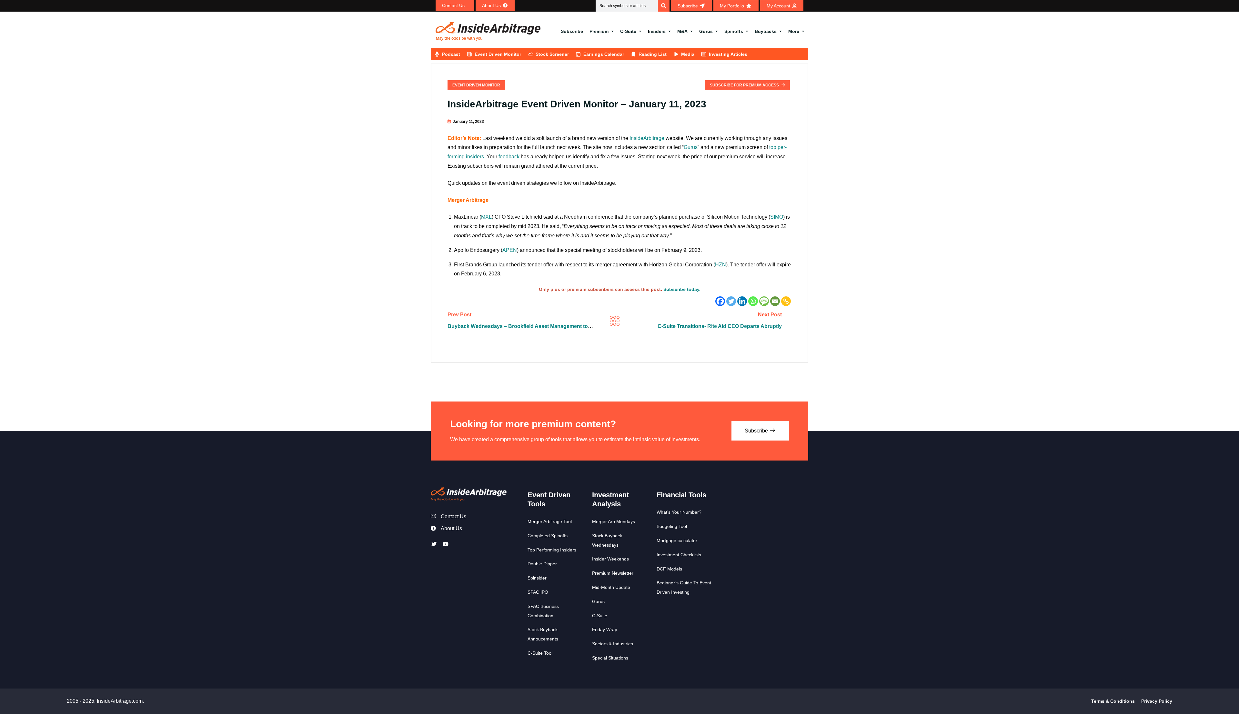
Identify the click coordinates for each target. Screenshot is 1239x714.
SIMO (776, 217)
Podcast (451, 54)
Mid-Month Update (611, 587)
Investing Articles (728, 54)
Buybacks (766, 31)
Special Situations (610, 657)
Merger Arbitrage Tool (550, 521)
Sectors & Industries (612, 643)
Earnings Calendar (603, 54)
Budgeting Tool (672, 526)
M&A (682, 31)
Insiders (657, 31)
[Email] (775, 301)
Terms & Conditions (1113, 701)
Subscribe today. (681, 289)
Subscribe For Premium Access (745, 85)
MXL (486, 217)
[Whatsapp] (753, 301)
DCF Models (669, 568)
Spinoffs (733, 31)
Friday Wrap (604, 629)
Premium (599, 31)
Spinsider (537, 577)
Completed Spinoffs (548, 535)
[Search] (664, 6)
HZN (720, 264)
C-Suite (628, 31)
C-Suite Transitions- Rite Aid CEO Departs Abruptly (720, 326)
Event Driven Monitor (498, 54)
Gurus (706, 31)
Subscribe (572, 31)
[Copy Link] (786, 301)
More (793, 31)
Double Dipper (542, 563)
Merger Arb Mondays (613, 521)
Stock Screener (552, 54)
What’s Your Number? (679, 512)
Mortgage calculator (677, 540)
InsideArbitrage (647, 138)
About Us (451, 528)
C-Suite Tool (540, 653)
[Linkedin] (742, 301)
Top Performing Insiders (552, 549)
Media (687, 54)
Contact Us (453, 516)
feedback (509, 156)
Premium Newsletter (612, 573)
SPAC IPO (538, 592)
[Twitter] (731, 301)
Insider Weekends (610, 558)
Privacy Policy (1156, 701)
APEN (509, 250)
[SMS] (764, 301)
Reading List (653, 54)
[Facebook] (720, 301)
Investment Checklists (679, 554)
